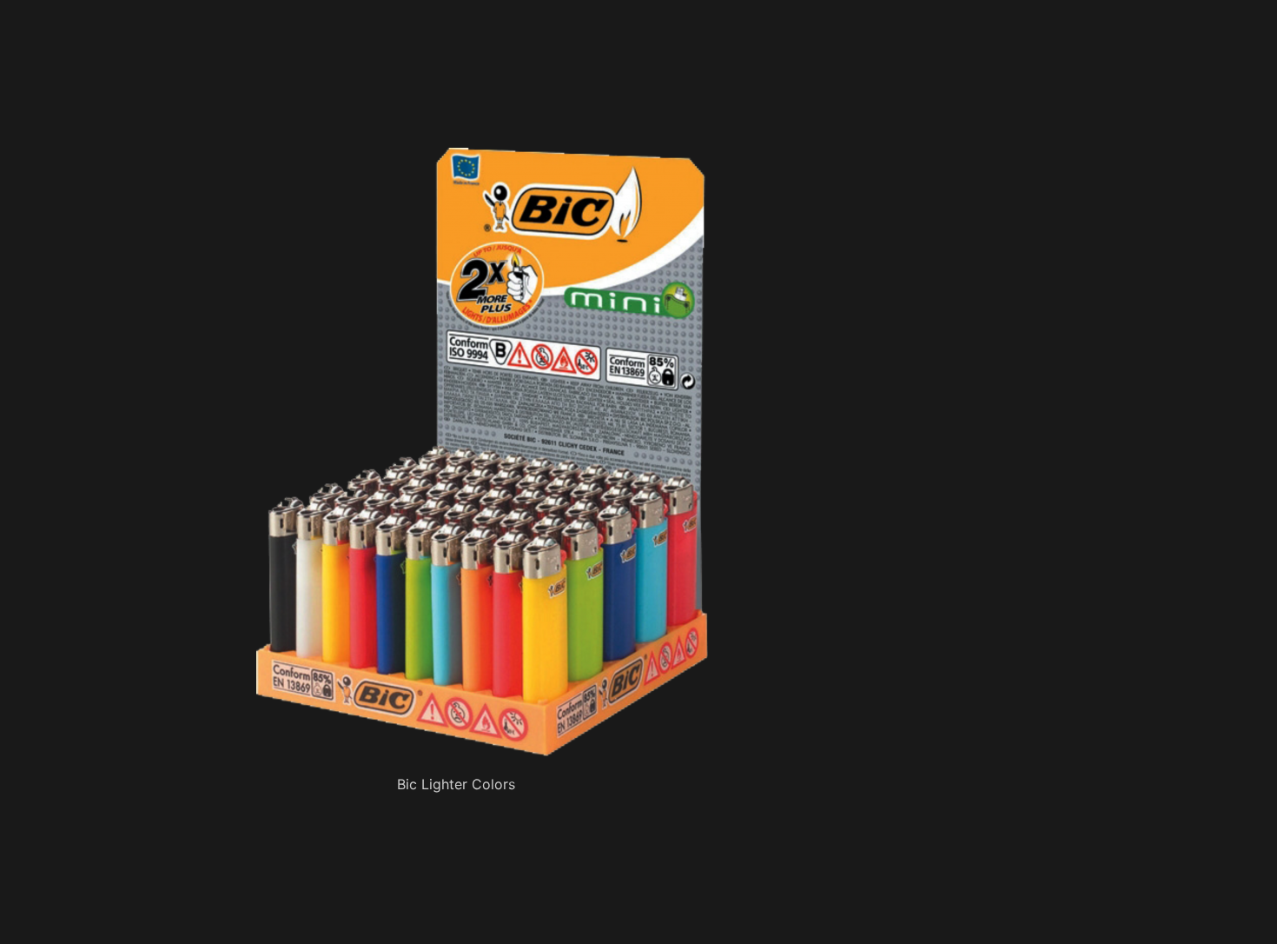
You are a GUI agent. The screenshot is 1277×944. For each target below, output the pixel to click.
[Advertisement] (482, 104)
